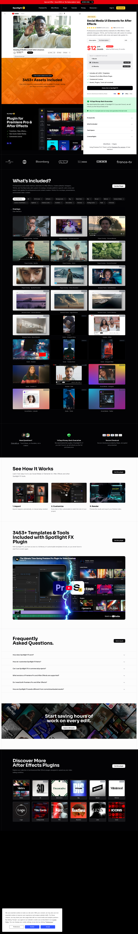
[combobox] (128, 40)
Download (121, 8)
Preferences (16, 927)
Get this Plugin (118, 186)
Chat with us (15, 443)
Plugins (114, 144)
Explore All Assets (69, 728)
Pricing (83, 8)
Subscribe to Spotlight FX (110, 88)
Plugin (65, 8)
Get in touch (119, 641)
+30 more (111, 202)
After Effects (55, 8)
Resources (93, 8)
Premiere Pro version (118, 147)
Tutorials (74, 8)
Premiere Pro (43, 8)
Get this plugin (118, 472)
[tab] (92, 40)
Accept (48, 927)
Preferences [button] (49, 922)
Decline (32, 927)
